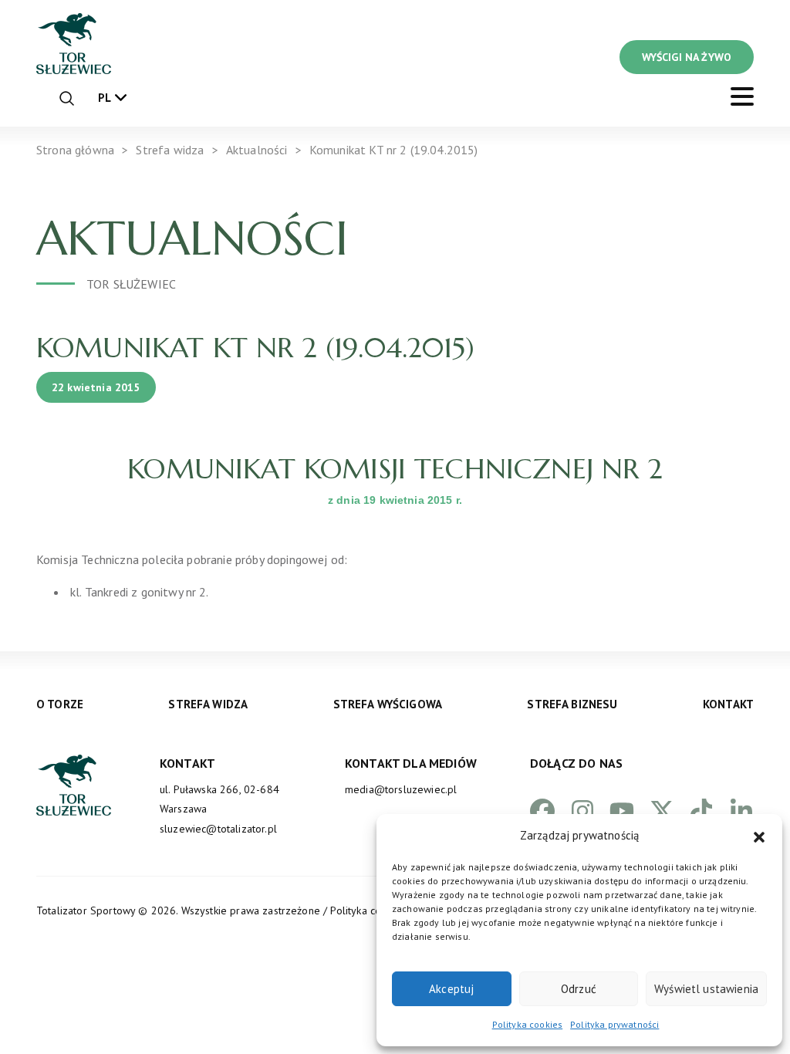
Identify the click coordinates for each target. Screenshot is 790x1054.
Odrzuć (578, 988)
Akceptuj (451, 988)
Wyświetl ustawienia (706, 988)
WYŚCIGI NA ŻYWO (686, 57)
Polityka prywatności (614, 1024)
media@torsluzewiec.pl (401, 789)
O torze (59, 704)
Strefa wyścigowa (388, 704)
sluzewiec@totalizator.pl (218, 829)
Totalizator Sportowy (85, 910)
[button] (759, 835)
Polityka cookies (527, 1024)
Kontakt (728, 704)
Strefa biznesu (572, 704)
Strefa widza (208, 704)
